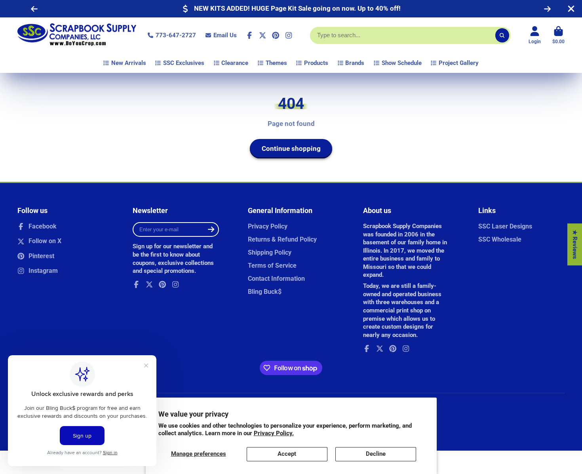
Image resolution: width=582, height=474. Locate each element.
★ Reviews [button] (574, 244)
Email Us (225, 35)
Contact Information (276, 278)
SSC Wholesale (499, 239)
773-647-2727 (176, 35)
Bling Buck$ (264, 291)
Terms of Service (272, 265)
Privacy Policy (267, 226)
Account (535, 35)
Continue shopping (291, 148)
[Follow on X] (262, 35)
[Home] (76, 35)
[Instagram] (288, 35)
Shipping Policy (269, 252)
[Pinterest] (275, 35)
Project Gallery (459, 63)
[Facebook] (249, 35)
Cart (558, 35)
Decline (376, 453)
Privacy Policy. (274, 433)
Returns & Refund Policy (282, 239)
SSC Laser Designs (505, 226)
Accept (287, 453)
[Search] (502, 35)
